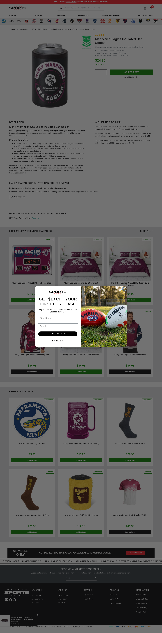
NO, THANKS (58, 341)
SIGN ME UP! (58, 334)
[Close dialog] (124, 289)
